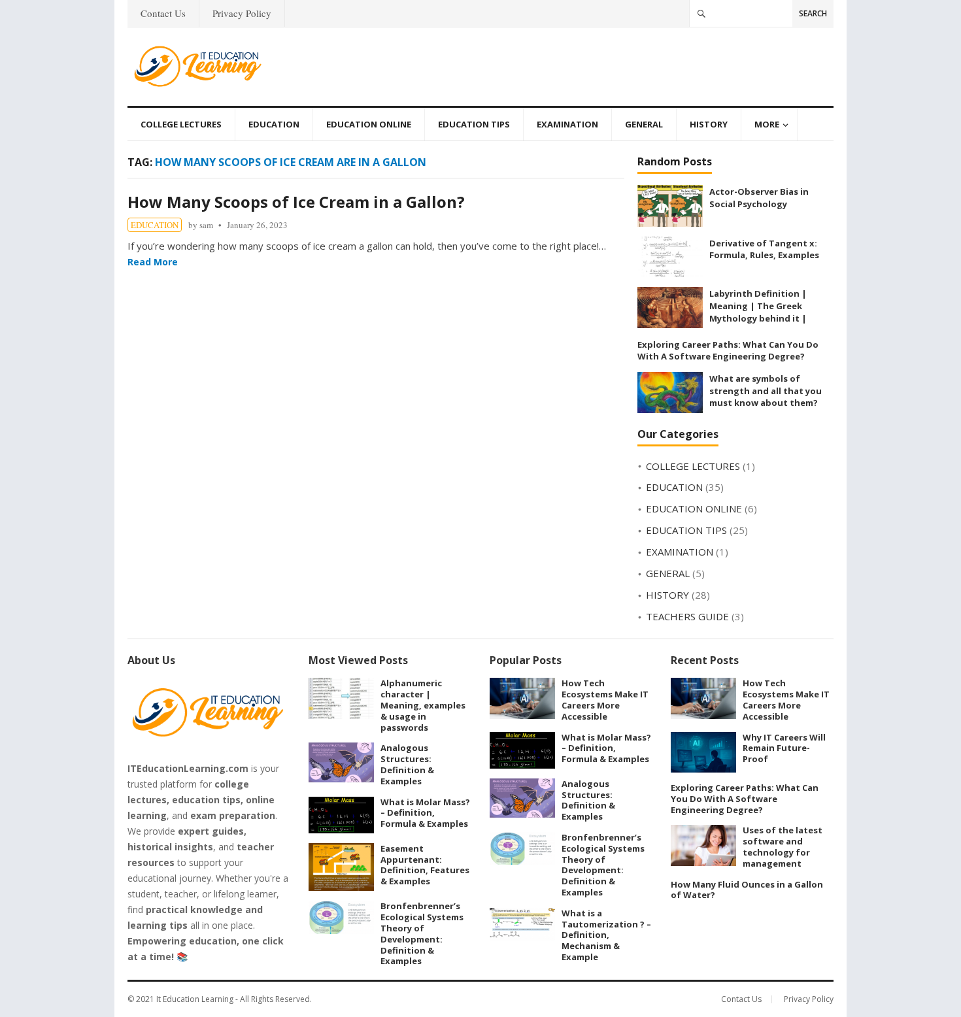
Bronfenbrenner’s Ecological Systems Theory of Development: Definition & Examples (422, 933)
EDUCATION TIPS (474, 124)
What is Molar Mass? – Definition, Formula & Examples (425, 813)
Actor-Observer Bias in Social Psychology (759, 198)
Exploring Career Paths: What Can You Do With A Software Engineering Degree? (727, 351)
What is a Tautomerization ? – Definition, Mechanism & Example (606, 935)
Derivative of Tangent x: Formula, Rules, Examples (764, 249)
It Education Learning (194, 999)
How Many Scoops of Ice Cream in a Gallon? (296, 201)
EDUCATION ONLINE (368, 124)
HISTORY (709, 124)
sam (206, 225)
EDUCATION (273, 124)
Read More (152, 262)
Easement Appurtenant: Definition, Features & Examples (424, 864)
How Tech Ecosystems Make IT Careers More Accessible (605, 699)
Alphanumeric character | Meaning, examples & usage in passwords (422, 705)
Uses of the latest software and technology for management (782, 846)
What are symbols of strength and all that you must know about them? (765, 390)
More (766, 124)
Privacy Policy (241, 13)
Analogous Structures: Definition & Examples (407, 764)
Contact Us (163, 13)
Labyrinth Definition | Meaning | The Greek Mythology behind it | (758, 306)
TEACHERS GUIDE (687, 616)
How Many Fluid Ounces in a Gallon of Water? (747, 889)
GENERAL (644, 124)
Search (813, 13)
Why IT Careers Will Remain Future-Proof (784, 748)
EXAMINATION (567, 124)
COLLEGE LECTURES (181, 124)
